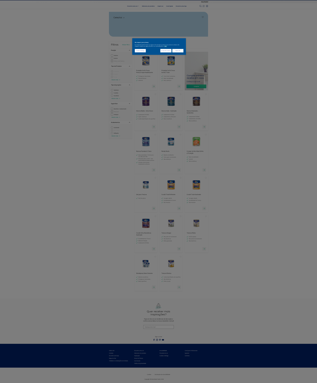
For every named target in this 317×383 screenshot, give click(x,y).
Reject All (178, 50)
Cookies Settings (140, 50)
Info (166, 46)
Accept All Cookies (165, 50)
